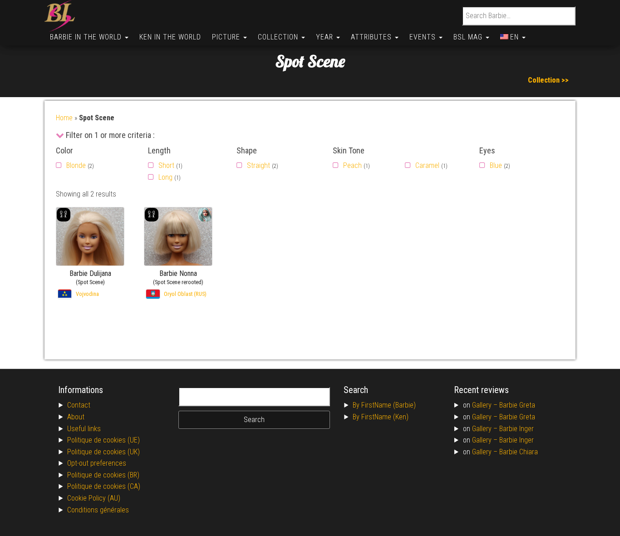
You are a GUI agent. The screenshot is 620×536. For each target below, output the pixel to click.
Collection (279, 37)
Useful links (84, 428)
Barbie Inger (516, 428)
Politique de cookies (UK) (103, 451)
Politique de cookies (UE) (103, 440)
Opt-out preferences (96, 463)
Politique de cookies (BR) (103, 475)
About (75, 417)
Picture (227, 37)
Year (325, 37)
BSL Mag (469, 37)
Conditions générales (98, 510)
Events (423, 37)
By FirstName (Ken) (380, 417)
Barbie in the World (87, 37)
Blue (496, 165)
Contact (78, 405)
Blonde (76, 165)
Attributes (372, 37)
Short (166, 165)
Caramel (427, 165)
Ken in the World (170, 37)
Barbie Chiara (518, 451)
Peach (352, 165)
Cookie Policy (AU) (93, 498)
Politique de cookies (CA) (103, 486)
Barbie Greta (517, 405)
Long (165, 177)
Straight (258, 165)
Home (64, 117)
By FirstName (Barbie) (384, 405)
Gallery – (485, 405)
